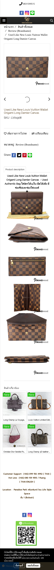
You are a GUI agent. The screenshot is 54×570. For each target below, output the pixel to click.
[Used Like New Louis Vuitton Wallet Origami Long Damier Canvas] (27, 68)
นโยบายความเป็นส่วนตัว (31, 558)
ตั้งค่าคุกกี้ (19, 565)
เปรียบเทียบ (41, 133)
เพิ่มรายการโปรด (17, 133)
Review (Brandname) (27, 144)
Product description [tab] (14, 169)
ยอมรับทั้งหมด (33, 565)
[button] (50, 20)
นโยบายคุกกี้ (8, 560)
